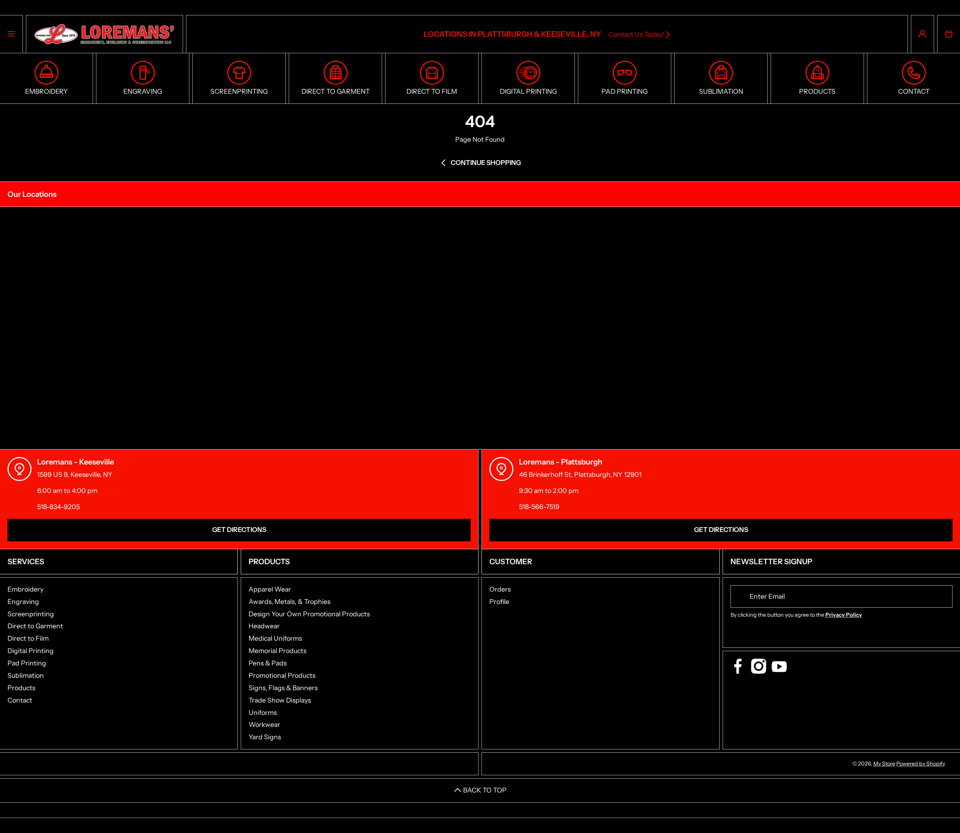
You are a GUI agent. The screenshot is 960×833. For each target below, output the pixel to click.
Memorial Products (277, 651)
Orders (500, 589)
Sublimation (26, 675)
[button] (949, 34)
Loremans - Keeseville (75, 461)
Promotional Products (282, 675)
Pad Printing (27, 663)
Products (21, 688)
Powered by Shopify (920, 763)
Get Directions (239, 529)
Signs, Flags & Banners (283, 688)
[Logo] (104, 34)
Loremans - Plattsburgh (560, 461)
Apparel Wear (270, 589)
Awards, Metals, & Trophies (289, 601)
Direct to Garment (35, 626)
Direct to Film (28, 638)
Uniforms (263, 712)
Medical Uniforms (275, 638)
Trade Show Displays (280, 700)
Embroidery (26, 589)
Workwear (264, 724)
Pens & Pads (267, 663)
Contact (20, 700)
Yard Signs (265, 737)
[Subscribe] (942, 596)
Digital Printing (31, 651)
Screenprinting (31, 614)
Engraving (23, 601)
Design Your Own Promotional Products (309, 614)
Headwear (264, 626)
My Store (884, 763)
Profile (499, 601)
